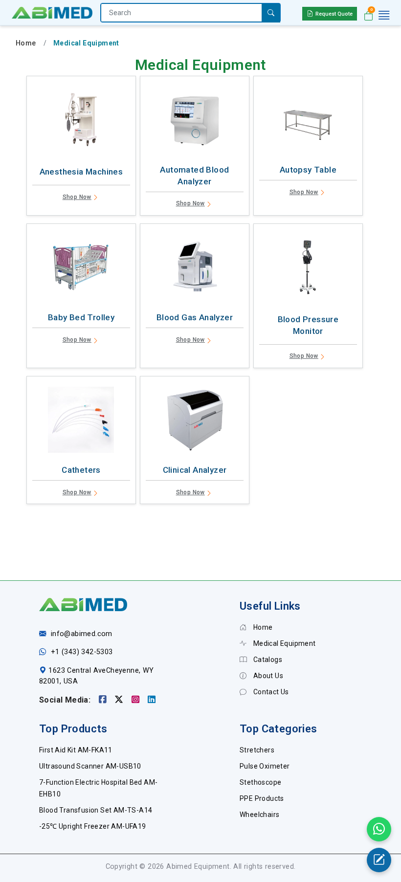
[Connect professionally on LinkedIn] (151, 700)
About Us (267, 676)
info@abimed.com (81, 634)
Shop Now (77, 197)
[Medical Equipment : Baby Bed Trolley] (81, 269)
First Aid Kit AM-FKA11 (75, 750)
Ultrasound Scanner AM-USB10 (90, 766)
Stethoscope (260, 782)
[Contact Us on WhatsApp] (379, 829)
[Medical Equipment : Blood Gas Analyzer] (195, 269)
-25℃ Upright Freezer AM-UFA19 (92, 826)
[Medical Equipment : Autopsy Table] (308, 122)
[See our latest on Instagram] (137, 700)
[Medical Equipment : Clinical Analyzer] (195, 422)
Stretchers (257, 750)
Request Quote (334, 14)
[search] (271, 12)
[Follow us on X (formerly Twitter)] (120, 700)
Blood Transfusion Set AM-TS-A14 (95, 810)
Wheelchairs (259, 814)
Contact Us (270, 692)
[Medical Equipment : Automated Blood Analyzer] (195, 122)
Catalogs (266, 659)
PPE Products (262, 798)
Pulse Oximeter (265, 766)
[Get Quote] (379, 860)
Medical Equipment (283, 643)
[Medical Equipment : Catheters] (81, 422)
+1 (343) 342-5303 (82, 652)
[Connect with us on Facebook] (104, 700)
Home (26, 43)
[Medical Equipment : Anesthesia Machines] (81, 122)
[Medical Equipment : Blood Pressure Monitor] (308, 269)
